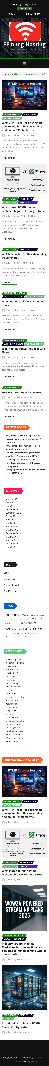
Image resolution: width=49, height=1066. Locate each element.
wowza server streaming (17, 637)
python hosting (16, 623)
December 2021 (13, 509)
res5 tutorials (12, 703)
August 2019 (11, 516)
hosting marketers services (33, 615)
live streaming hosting (20, 619)
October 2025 (12, 502)
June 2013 (10, 540)
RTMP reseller (18, 629)
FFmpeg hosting (14, 615)
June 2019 (10, 519)
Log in (6, 572)
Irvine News (17, 1061)
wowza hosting (13, 734)
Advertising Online (14, 659)
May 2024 (10, 506)
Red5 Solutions (13, 700)
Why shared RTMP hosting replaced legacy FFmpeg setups (23, 209)
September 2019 (13, 512)
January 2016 (12, 529)
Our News (10, 676)
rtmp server (33, 628)
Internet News (12, 669)
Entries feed (9, 579)
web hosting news (14, 731)
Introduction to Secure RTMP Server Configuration (21, 1025)
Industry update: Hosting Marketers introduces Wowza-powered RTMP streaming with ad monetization (23, 456)
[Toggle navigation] (24, 63)
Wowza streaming (31, 637)
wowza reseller (13, 741)
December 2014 (13, 533)
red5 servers (12, 693)
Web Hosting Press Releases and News (23, 350)
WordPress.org (11, 591)
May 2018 (10, 523)
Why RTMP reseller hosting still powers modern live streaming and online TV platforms (23, 126)
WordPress (39, 1057)
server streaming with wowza (21, 392)
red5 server (11, 690)
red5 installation (13, 686)
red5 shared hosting (15, 697)
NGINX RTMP (32, 619)
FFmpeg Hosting (24, 44)
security (9, 714)
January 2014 (12, 536)
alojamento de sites (15, 662)
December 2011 (13, 543)
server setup (12, 717)
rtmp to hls (7, 633)
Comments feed (11, 585)
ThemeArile (31, 1061)
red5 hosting (12, 683)
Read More (9, 158)
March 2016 (11, 526)
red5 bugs (10, 680)
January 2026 (12, 499)
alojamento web (13, 666)
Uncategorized (13, 724)
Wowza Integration (15, 738)
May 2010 (10, 547)
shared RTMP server (17, 633)
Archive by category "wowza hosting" (28, 74)
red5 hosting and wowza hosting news (23, 303)
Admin (9, 135)
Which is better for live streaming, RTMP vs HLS (24, 256)
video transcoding (31, 633)
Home (6, 74)
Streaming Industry (15, 721)
